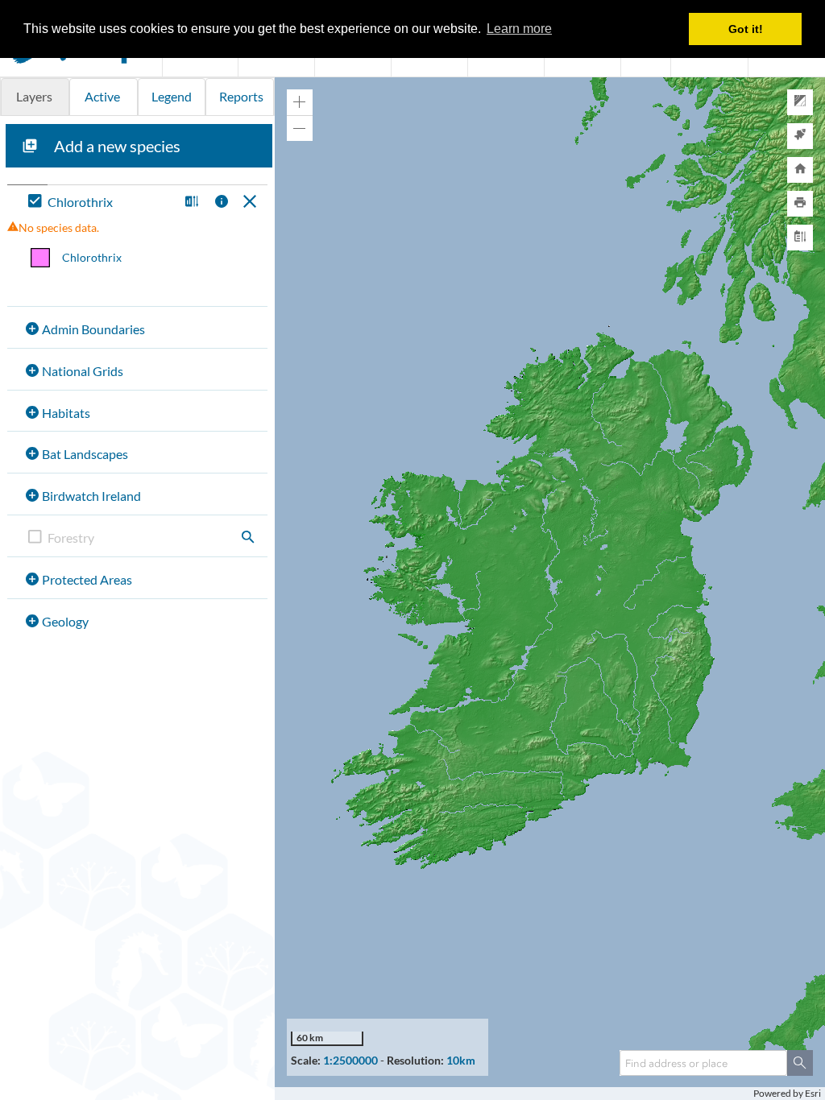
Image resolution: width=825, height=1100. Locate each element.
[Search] (800, 1063)
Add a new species (117, 145)
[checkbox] (100, 202)
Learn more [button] (519, 28)
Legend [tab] (171, 96)
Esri (813, 1093)
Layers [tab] (34, 96)
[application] (550, 588)
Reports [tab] (241, 96)
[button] (190, 202)
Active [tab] (102, 96)
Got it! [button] (745, 29)
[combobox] (703, 1063)
